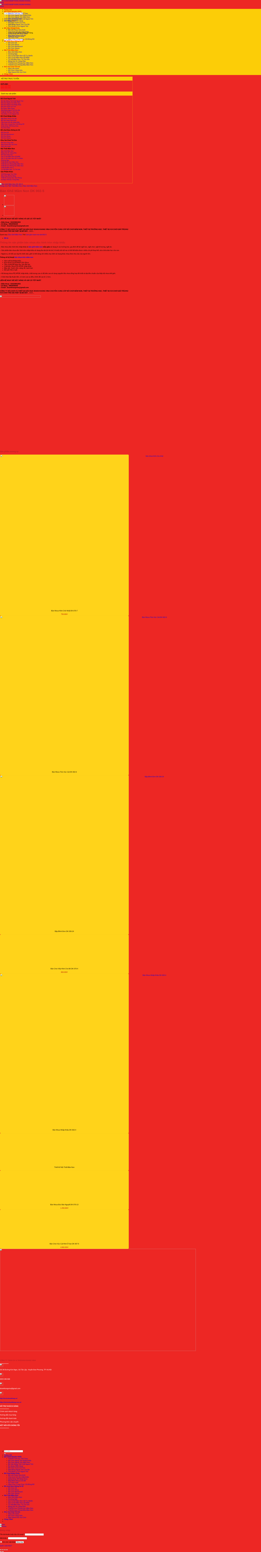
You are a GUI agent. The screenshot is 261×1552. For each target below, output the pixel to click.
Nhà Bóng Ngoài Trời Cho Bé (19, 24)
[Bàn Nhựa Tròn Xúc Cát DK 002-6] (9, 205)
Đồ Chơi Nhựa (13, 45)
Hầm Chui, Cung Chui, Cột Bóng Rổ (21, 39)
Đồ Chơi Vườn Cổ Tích (16, 22)
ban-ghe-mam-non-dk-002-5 (36, 235)
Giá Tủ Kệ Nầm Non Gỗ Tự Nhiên (20, 56)
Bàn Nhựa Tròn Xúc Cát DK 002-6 (64, 772)
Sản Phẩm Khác (7, 172)
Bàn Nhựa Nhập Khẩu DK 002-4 (64, 1252)
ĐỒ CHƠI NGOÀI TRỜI (12, 11)
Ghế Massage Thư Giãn (9, 174)
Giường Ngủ (12, 54)
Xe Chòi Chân (13, 37)
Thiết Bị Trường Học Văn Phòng (11, 178)
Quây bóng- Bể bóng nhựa (17, 33)
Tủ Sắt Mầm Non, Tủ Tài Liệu (18, 59)
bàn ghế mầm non (36, 247)
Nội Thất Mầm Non (11, 50)
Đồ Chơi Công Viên (15, 70)
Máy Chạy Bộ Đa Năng (8, 176)
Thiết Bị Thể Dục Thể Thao (18, 13)
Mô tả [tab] (6, 238)
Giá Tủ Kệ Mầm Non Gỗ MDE (19, 57)
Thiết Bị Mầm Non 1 (7, 167)
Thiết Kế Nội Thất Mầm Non (64, 1411)
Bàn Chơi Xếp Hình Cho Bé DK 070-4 (64, 1091)
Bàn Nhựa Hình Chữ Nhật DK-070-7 (64, 611)
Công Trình (8, 74)
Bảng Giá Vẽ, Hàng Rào (17, 61)
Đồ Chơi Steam (13, 48)
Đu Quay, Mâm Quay (15, 21)
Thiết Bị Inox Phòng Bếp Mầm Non (20, 65)
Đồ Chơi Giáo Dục (7, 155)
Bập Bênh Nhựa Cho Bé (17, 35)
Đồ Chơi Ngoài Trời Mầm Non (19, 17)
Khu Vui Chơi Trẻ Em (12, 67)
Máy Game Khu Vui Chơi (17, 72)
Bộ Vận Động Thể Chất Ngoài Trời (20, 19)
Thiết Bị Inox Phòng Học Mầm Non (20, 63)
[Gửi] (5, 42)
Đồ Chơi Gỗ (12, 43)
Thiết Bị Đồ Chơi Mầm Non (9, 162)
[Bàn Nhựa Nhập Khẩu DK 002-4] (9, 215)
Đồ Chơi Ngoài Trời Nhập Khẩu (19, 15)
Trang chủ (8, 10)
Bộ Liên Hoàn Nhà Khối (16, 30)
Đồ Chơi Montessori (15, 46)
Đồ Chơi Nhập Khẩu (8, 116)
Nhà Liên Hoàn (13, 68)
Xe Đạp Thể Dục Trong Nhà (10, 179)
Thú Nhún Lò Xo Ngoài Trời (18, 26)
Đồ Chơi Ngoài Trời (8, 98)
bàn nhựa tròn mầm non (24, 257)
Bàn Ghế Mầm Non (15, 52)
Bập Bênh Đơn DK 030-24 (64, 931)
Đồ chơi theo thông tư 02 (13, 41)
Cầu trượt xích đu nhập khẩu (18, 32)
